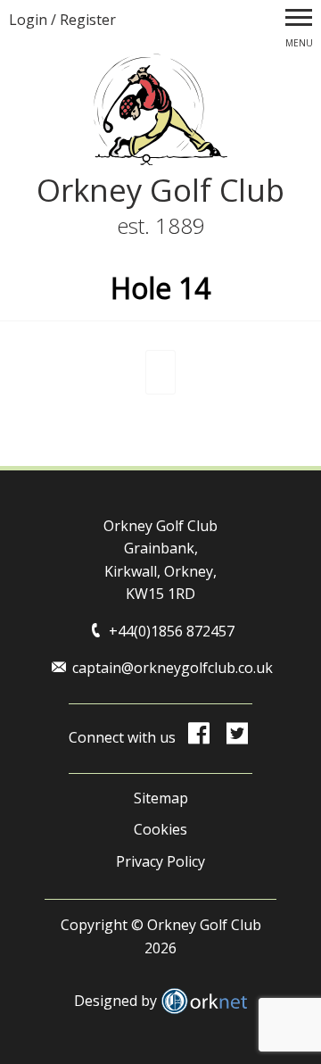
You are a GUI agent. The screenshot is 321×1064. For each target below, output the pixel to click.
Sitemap (161, 798)
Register (88, 19)
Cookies (160, 829)
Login (28, 19)
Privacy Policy (160, 861)
